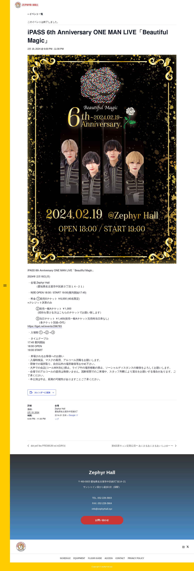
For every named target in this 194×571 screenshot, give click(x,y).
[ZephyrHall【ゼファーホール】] (27, 5)
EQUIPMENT (79, 558)
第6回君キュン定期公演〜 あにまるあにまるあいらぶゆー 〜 (143, 445)
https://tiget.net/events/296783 (45, 326)
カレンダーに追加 (42, 392)
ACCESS (109, 558)
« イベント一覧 (35, 14)
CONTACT (120, 558)
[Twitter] (187, 547)
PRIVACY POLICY (136, 558)
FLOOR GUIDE (95, 558)
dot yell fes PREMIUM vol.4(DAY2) (47, 445)
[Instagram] (183, 547)
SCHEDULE (65, 558)
